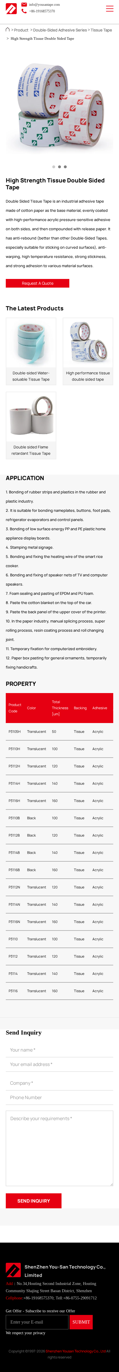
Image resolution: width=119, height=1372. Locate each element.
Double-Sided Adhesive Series (60, 30)
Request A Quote (37, 283)
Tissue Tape (101, 30)
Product (21, 30)
